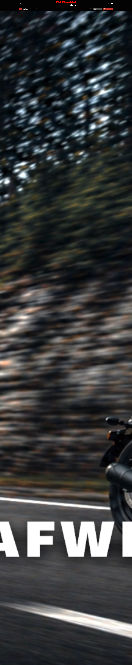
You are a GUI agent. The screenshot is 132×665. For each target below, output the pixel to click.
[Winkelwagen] (105, 3)
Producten (98, 9)
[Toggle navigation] (20, 3)
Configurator (109, 9)
